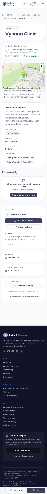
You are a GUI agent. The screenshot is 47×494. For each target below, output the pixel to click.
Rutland (36, 15)
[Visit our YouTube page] (12, 351)
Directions (18, 490)
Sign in (34, 4)
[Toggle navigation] (43, 4)
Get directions (25, 227)
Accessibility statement (14, 407)
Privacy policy (9, 414)
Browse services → (23, 450)
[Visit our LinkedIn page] (17, 351)
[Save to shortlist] (4, 490)
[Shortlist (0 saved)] (24, 4)
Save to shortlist (18, 214)
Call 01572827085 (25, 220)
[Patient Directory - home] (10, 4)
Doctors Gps (10, 18)
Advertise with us (11, 366)
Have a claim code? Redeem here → (23, 291)
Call (37, 490)
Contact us (8, 377)
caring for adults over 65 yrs (20, 162)
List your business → (23, 456)
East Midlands (23, 15)
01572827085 (13, 56)
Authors (6, 373)
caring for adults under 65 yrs (20, 157)
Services (10, 15)
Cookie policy (9, 411)
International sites (11, 396)
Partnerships (8, 369)
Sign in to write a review (23, 195)
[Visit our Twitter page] (4, 351)
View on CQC (13, 244)
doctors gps (13, 133)
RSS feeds (7, 392)
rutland (8, 149)
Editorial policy (9, 421)
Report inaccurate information (25, 296)
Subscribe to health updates (16, 388)
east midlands (11, 141)
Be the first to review (17, 46)
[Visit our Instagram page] (21, 351)
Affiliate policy (9, 425)
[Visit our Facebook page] (8, 351)
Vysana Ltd (13, 257)
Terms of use (9, 418)
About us (7, 362)
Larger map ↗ (39, 95)
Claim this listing (25, 285)
